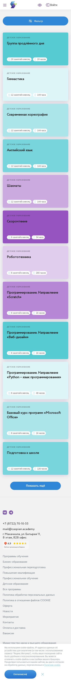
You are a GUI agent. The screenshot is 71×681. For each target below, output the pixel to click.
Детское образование (15, 583)
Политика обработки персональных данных (29, 594)
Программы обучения (15, 556)
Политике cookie (52, 665)
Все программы (12, 589)
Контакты (8, 622)
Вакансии (8, 633)
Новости (8, 611)
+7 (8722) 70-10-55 (15, 523)
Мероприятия (11, 616)
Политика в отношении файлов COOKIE (26, 600)
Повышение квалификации (19, 572)
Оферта (7, 605)
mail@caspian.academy (19, 529)
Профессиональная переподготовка (24, 567)
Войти (53, 4)
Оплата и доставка (14, 627)
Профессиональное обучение (20, 578)
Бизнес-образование (15, 561)
